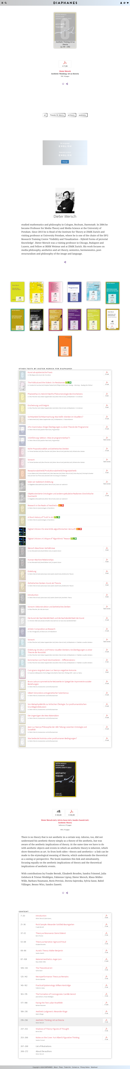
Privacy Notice (85, 1067)
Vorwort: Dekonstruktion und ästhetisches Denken (49, 607)
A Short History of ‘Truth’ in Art (41, 517)
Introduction (33, 595)
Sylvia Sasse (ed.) (65, 820)
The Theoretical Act (44, 968)
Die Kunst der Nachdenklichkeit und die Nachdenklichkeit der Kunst (56, 618)
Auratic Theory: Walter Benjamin (49, 950)
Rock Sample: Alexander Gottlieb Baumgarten (55, 924)
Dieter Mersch (65, 71)
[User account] (121, 3)
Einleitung (32, 571)
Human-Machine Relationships (41, 560)
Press (61, 1067)
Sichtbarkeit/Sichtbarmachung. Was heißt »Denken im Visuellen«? (55, 417)
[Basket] (128, 3)
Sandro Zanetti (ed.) (81, 820)
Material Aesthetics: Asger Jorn (49, 959)
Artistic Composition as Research (41, 629)
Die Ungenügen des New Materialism (43, 715)
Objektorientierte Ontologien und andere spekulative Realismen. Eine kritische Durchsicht (60, 495)
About (56, 1067)
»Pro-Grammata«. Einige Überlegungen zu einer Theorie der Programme (58, 427)
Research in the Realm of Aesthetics (43, 505)
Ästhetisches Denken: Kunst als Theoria (44, 583)
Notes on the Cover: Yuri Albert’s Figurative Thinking (57, 1037)
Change (65, 162)
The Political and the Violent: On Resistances (46, 382)
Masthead (94, 1067)
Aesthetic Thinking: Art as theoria (50, 1020)
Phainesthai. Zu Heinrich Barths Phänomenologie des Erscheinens (55, 394)
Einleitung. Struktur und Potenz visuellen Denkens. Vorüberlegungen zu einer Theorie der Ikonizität (60, 651)
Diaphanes (65, 2)
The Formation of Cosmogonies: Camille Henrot (56, 994)
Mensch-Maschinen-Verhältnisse (41, 548)
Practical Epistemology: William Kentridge (53, 985)
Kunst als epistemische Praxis (40, 372)
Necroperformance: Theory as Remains (52, 976)
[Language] (124, 3)
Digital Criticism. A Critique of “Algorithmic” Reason (49, 538)
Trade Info (67, 1067)
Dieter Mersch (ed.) (49, 820)
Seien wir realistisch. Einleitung (40, 482)
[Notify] (63, 84)
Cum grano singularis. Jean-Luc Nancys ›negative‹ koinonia (52, 670)
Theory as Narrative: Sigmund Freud (51, 942)
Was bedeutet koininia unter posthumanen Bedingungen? (52, 738)
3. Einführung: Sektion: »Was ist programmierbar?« (49, 438)
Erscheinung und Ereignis (38, 405)
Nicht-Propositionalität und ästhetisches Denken (48, 449)
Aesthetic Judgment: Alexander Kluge (51, 1011)
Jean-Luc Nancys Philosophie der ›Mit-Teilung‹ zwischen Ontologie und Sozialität (57, 728)
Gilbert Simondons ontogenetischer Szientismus (48, 693)
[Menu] (2, 3)
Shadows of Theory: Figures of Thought (52, 1029)
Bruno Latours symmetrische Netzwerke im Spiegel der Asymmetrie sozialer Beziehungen (60, 683)
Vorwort (31, 459)
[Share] (66, 84)
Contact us (75, 1067)
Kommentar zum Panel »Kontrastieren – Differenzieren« (51, 660)
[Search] (5, 3)
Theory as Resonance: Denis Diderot (51, 933)
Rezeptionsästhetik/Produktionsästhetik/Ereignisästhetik (52, 470)
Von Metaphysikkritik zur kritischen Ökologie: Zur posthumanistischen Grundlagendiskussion (57, 705)
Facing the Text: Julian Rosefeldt (49, 1003)
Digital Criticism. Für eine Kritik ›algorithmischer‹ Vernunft (52, 529)
